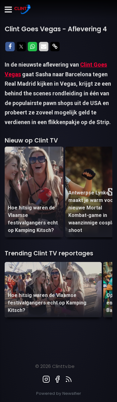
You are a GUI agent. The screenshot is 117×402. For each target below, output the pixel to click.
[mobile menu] (8, 10)
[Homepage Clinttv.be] (22, 10)
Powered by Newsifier (58, 393)
